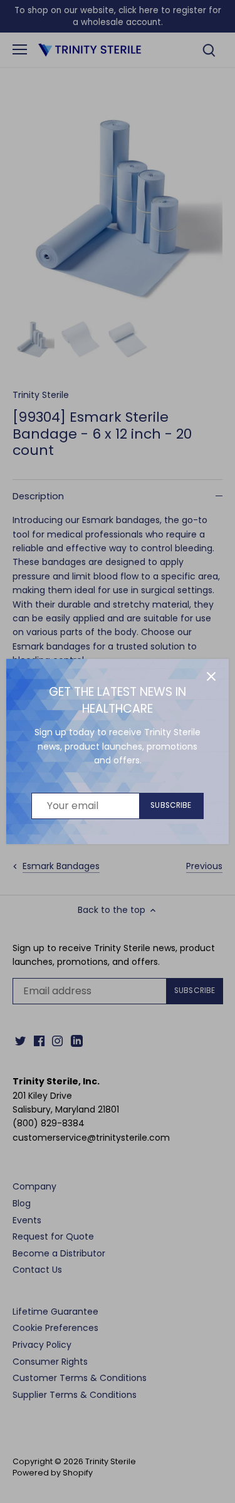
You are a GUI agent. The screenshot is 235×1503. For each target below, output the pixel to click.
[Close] (211, 676)
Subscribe (170, 805)
